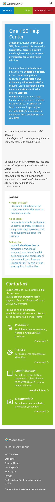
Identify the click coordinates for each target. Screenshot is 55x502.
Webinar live (15, 242)
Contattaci (40, 341)
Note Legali (10, 471)
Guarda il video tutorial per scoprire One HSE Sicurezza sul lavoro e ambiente (27, 209)
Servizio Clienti (12, 463)
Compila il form (37, 390)
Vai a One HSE (11, 454)
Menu (9, 10)
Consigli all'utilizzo (18, 202)
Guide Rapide (15, 219)
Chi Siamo (10, 459)
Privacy (8, 475)
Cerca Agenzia (11, 467)
